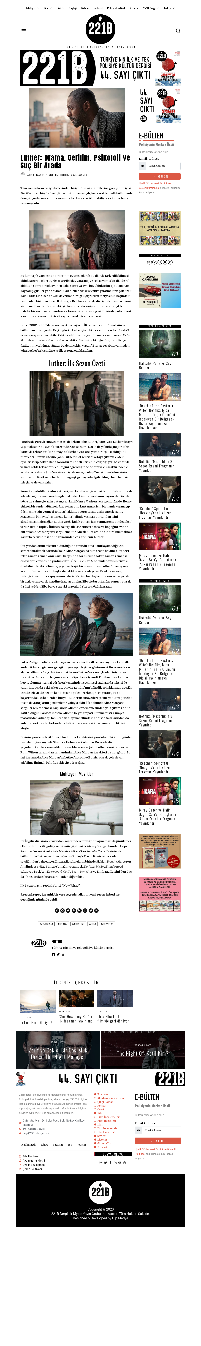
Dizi (59, 8)
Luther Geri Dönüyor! (36, 1022)
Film (46, 8)
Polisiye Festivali (116, 8)
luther (92, 923)
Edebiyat (31, 8)
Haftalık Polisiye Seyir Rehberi (156, 365)
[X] (105, 1162)
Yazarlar (134, 8)
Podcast (98, 8)
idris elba (63, 923)
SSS (70, 1144)
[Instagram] (101, 1162)
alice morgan (46, 923)
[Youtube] (119, 1162)
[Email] (124, 1162)
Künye (44, 1144)
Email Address (149, 158)
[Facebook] (110, 1162)
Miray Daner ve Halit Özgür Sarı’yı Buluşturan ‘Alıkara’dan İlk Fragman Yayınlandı (157, 562)
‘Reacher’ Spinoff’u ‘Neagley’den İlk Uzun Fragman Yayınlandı (155, 513)
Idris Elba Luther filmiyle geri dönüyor (113, 1019)
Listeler (85, 8)
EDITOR (57, 941)
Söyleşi (73, 8)
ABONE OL (162, 176)
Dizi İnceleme (62, 175)
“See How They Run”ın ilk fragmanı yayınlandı (76, 1019)
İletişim (81, 1144)
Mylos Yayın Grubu (87, 1214)
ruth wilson (107, 923)
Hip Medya (120, 1218)
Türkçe (167, 8)
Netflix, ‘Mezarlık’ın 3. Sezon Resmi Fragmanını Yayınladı (157, 466)
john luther (78, 923)
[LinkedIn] (115, 1162)
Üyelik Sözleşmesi (149, 183)
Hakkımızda (28, 1144)
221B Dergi (149, 8)
